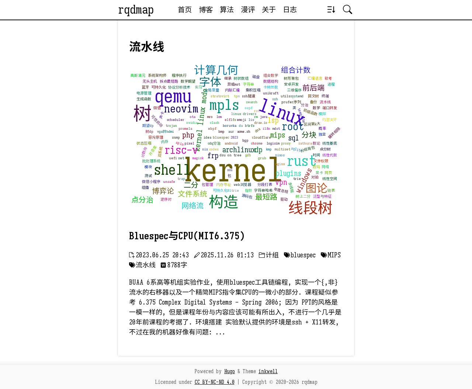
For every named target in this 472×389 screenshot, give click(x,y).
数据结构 (270, 81)
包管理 (207, 184)
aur (231, 131)
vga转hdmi (165, 131)
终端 (325, 96)
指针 (248, 190)
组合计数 (295, 70)
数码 (316, 166)
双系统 (160, 152)
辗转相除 (334, 133)
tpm (237, 96)
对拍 (315, 177)
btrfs (249, 125)
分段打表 (264, 184)
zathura (305, 143)
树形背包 (291, 78)
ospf (249, 107)
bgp (245, 140)
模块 (148, 166)
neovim (181, 109)
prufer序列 (291, 102)
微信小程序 (151, 181)
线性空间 (329, 178)
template (301, 115)
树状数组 (241, 78)
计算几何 (216, 70)
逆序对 (165, 199)
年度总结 (281, 190)
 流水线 (142, 265)
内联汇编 (232, 90)
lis (251, 119)
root (293, 126)
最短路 (266, 197)
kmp (269, 149)
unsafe (169, 181)
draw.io (260, 122)
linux (282, 112)
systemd (296, 96)
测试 (148, 175)
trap (181, 178)
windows (304, 181)
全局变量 (211, 90)
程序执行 (179, 75)
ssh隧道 (248, 96)
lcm (219, 116)
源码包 (247, 196)
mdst (276, 128)
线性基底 (329, 143)
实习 (198, 87)
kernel (234, 170)
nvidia (192, 122)
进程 (331, 84)
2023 (234, 137)
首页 (185, 9)
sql (293, 138)
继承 (228, 78)
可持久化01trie (226, 190)
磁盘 (256, 77)
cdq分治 (214, 143)
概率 (322, 128)
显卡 (319, 172)
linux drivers (243, 113)
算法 (227, 9)
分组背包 (307, 149)
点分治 (142, 200)
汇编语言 (315, 78)
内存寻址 (223, 184)
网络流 (192, 206)
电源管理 (143, 93)
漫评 (248, 9)
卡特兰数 (270, 87)
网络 (325, 166)
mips (277, 135)
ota (192, 116)
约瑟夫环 (329, 119)
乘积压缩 (253, 90)
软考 (328, 78)
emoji (241, 119)
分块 (309, 135)
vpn (281, 182)
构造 (223, 202)
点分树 (325, 149)
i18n (266, 128)
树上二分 (303, 196)
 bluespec (300, 255)
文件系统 (192, 194)
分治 (304, 105)
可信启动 (157, 121)
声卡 (161, 115)
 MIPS (331, 255)
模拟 (322, 113)
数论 (316, 143)
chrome (257, 143)
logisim (273, 143)
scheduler (175, 119)
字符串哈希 (263, 190)
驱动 (284, 199)
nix (205, 149)
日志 (290, 9)
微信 (157, 107)
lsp (273, 120)
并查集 (153, 150)
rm (256, 116)
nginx (280, 163)
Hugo (229, 371)
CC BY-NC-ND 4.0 (215, 382)
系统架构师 (157, 75)
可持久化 (158, 87)
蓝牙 (145, 87)
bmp (221, 131)
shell (172, 169)
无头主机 (149, 81)
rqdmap (136, 9)
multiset (282, 149)
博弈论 (163, 191)
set (181, 158)
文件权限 (320, 161)
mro (210, 116)
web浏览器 (242, 184)
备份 (313, 102)
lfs (233, 119)
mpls (224, 104)
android (231, 143)
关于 (269, 9)
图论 (316, 188)
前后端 (313, 88)
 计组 (269, 255)
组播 (145, 187)
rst (257, 110)
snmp (176, 137)
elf (227, 119)
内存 (164, 142)
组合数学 (270, 75)
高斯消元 (138, 75)
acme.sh (243, 131)
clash (214, 122)
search (251, 102)
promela (185, 128)
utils (285, 96)
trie (297, 178)
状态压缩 (143, 143)
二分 (191, 185)
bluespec (221, 137)
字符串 (248, 84)
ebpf (212, 128)
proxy (286, 143)
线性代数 (329, 155)
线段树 (310, 208)
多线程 (291, 187)
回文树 (313, 96)
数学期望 (188, 81)
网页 (328, 172)
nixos (280, 155)
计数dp (144, 152)
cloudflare (261, 137)
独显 (322, 134)
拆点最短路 (169, 81)
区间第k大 (311, 124)
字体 (210, 82)
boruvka (229, 125)
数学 (316, 107)
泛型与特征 (322, 196)
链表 (331, 190)
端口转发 (329, 107)
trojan (171, 125)
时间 (316, 155)
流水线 (325, 102)
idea (207, 137)
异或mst (233, 84)
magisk (198, 158)
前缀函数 (310, 112)
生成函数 (143, 99)
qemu (173, 96)
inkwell (268, 371)
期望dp (148, 125)
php (188, 135)
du (241, 125)
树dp (149, 131)
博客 (206, 9)
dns (257, 130)
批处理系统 (151, 161)
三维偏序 (294, 90)
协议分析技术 (179, 87)
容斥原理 (155, 137)
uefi (173, 158)
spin (179, 143)
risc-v (181, 150)
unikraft (270, 93)
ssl (230, 169)
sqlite (297, 149)
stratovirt (220, 96)
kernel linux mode (200, 120)
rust (301, 161)
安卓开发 (291, 84)
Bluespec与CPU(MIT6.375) (187, 236)
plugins (288, 173)
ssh (275, 99)
